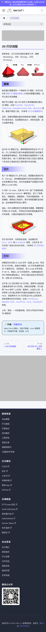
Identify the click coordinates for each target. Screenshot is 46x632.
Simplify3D (37, 302)
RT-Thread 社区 (8, 504)
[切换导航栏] (3, 10)
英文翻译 (5, 433)
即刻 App (6, 485)
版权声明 (5, 570)
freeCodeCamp (8, 509)
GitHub (5, 490)
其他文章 (5, 442)
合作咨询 (5, 561)
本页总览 (7, 24)
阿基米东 (18, 324)
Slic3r (10, 242)
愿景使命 (5, 552)
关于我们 (5, 547)
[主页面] (4, 18)
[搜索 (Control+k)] (42, 10)
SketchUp (37, 108)
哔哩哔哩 (5, 480)
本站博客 (5, 419)
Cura (4, 242)
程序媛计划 (6, 514)
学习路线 (5, 424)
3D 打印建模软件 (35, 111)
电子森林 (5, 528)
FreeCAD (18, 105)
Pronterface (32, 299)
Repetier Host (8, 302)
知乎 (4, 471)
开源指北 (5, 428)
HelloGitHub (7, 518)
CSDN (4, 466)
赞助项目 (5, 566)
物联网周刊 (6, 447)
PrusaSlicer (21, 242)
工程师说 (5, 438)
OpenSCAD (29, 105)
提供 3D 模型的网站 (14, 93)
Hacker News (8, 523)
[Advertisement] (23, 35)
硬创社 (5, 532)
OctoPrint (20, 302)
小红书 (5, 476)
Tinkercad (6, 108)
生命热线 (5, 575)
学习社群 (5, 556)
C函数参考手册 (8, 452)
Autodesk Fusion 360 (22, 108)
